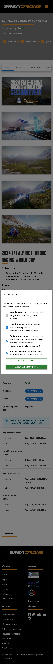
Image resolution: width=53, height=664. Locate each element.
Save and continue (26, 361)
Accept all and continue (26, 367)
